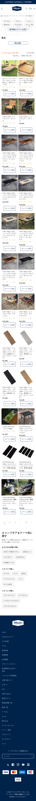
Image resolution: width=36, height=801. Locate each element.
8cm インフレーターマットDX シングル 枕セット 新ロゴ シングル (9, 81)
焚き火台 (6, 24)
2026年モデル (20, 557)
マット (21, 579)
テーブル (6, 21)
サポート (5, 685)
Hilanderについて (7, 637)
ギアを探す (5, 641)
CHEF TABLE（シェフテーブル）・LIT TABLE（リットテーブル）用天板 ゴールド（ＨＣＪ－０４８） (26, 392)
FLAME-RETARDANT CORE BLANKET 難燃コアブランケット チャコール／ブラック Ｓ (9, 501)
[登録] (32, 756)
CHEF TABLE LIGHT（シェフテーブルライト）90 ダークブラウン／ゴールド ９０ (26, 235)
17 (26, 522)
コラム (4, 646)
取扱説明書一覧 (7, 703)
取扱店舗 (5, 650)
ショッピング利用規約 (9, 675)
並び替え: (16, 56)
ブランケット (6, 734)
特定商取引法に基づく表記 (9, 670)
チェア (18, 21)
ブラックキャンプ (9, 595)
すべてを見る (8, 584)
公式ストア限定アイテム (11, 552)
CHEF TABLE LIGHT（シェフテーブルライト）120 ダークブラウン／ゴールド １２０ (9, 157)
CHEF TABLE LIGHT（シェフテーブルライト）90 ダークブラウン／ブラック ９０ (9, 275)
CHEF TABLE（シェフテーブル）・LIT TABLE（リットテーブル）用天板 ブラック (9, 391)
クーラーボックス (18, 25)
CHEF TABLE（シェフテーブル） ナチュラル (8, 314)
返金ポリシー (6, 698)
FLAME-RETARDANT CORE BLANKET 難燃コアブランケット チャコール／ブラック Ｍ (26, 501)
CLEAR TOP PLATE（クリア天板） (8, 428)
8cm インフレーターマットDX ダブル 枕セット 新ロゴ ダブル (26, 81)
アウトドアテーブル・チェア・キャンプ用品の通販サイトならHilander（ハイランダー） (18, 794)
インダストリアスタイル (11, 601)
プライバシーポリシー (9, 664)
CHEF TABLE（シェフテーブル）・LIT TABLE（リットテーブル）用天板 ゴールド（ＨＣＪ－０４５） (9, 353)
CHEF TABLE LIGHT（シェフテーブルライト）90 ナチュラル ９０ (9, 234)
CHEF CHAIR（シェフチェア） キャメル (8, 119)
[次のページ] (31, 522)
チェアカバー (6, 739)
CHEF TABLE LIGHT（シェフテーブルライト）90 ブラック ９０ (26, 274)
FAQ (3, 689)
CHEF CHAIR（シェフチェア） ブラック (25, 119)
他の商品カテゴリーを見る (18, 29)
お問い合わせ (6, 694)
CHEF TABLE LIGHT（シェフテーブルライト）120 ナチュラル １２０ (26, 196)
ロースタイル (23, 595)
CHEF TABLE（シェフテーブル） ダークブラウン (25, 314)
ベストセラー (8, 557)
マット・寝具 (29, 25)
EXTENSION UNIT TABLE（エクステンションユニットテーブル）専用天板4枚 (26, 465)
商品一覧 (5, 707)
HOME (4, 632)
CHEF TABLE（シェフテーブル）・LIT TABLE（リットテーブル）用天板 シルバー (26, 352)
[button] (1, 8)
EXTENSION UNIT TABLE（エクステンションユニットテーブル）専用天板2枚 (9, 465)
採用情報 (5, 655)
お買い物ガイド (7, 680)
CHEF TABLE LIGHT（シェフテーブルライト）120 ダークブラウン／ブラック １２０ (26, 157)
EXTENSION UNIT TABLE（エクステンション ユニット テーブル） (26, 430)
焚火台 (24, 573)
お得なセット (27, 552)
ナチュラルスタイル (10, 606)
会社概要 (5, 659)
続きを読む (18, 43)
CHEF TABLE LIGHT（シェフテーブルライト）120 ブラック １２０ (9, 196)
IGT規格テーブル (9, 562)
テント (29, 21)
